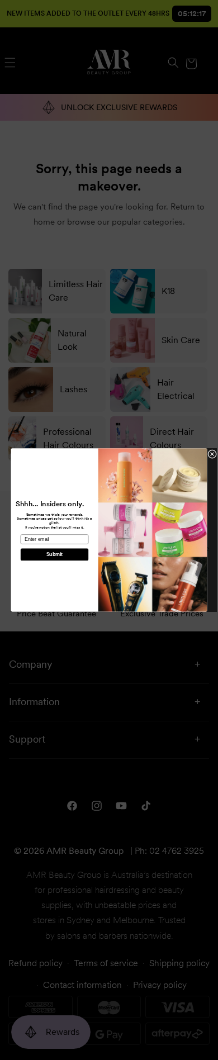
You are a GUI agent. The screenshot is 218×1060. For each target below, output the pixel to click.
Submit (54, 555)
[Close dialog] (212, 454)
